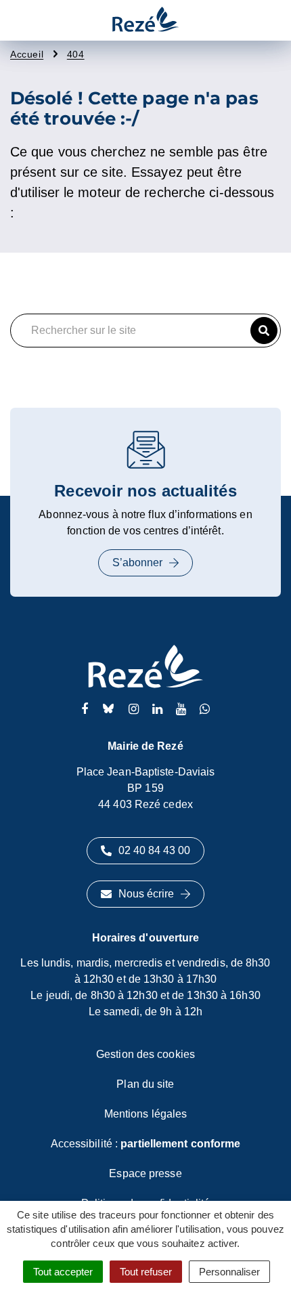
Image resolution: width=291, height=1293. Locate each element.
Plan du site (145, 1084)
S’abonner (137, 562)
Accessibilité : (146, 1143)
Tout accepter (63, 1271)
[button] (263, 330)
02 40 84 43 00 (154, 850)
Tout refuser (146, 1271)
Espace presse (145, 1173)
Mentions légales (145, 1114)
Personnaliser (229, 1271)
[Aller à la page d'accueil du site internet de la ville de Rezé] (145, 20)
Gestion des (145, 1054)
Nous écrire (146, 893)
